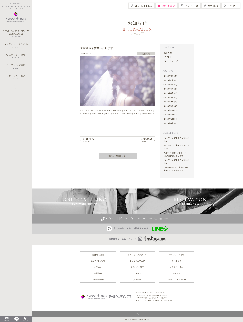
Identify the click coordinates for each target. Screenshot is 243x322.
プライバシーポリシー (176, 280)
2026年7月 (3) (170, 80)
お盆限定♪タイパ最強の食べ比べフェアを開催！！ (176, 168)
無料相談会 (168, 5)
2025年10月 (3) (171, 119)
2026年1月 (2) (170, 106)
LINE (16, 319)
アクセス (232, 5)
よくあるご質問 (137, 267)
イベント (168, 57)
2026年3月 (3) (170, 97)
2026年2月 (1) (170, 102)
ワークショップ (171, 61)
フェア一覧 (191, 5)
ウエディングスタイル (137, 255)
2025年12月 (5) (171, 110)
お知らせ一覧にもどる (116, 156)
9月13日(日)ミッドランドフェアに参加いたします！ (176, 154)
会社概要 (98, 273)
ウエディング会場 (176, 255)
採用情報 (176, 273)
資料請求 (212, 5)
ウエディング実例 (98, 261)
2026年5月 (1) (170, 89)
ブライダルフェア (137, 261)
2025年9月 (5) (170, 123)
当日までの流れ (176, 267)
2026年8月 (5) (170, 76)
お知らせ (168, 53)
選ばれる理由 (98, 255)
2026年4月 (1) (170, 93)
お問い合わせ (98, 280)
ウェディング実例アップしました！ (176, 139)
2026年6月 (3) (170, 85)
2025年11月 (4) (171, 115)
